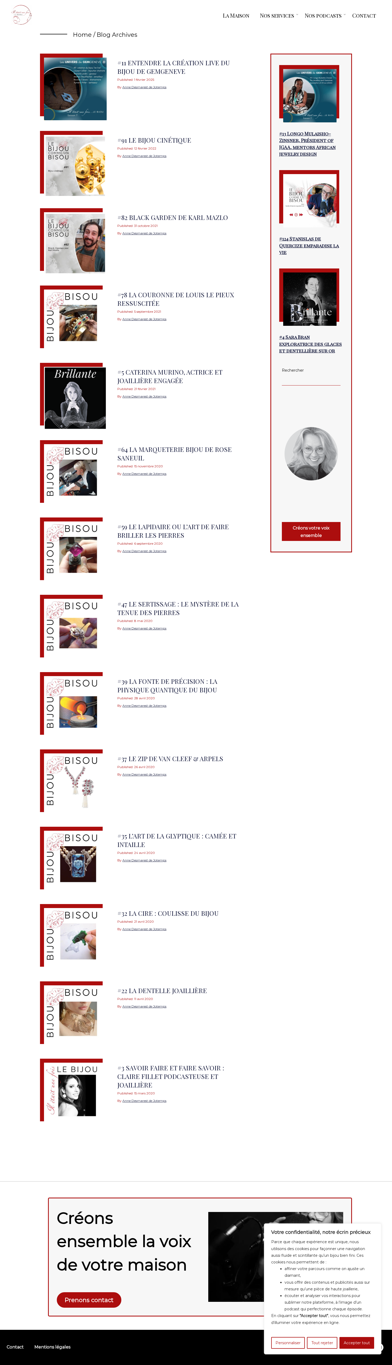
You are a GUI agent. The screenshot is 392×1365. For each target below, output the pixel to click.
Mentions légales (52, 1347)
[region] (322, 1288)
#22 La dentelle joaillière (162, 990)
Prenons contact (89, 1300)
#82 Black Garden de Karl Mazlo (172, 217)
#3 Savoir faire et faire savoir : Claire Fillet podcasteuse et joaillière (170, 1076)
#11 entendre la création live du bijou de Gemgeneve (173, 66)
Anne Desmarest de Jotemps (144, 87)
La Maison (236, 15)
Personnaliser (288, 1342)
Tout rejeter (322, 1342)
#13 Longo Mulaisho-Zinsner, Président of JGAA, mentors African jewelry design (307, 143)
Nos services (277, 15)
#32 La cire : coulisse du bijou (168, 913)
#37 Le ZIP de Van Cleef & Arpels (170, 758)
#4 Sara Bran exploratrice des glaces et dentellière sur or (310, 344)
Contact (364, 15)
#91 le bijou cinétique (154, 140)
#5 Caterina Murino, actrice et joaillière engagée (169, 376)
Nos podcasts (323, 15)
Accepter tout (357, 1342)
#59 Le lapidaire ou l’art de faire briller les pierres (173, 530)
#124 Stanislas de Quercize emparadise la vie (309, 245)
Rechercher (293, 370)
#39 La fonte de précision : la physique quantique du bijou (167, 685)
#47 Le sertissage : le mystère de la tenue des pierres (178, 608)
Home (82, 34)
